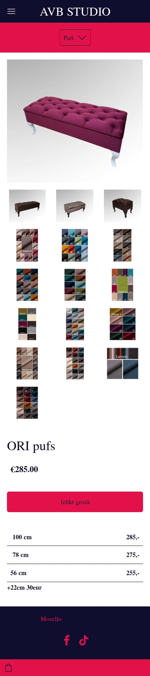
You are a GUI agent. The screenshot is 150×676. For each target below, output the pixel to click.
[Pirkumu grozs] (8, 667)
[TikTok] (83, 640)
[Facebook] (66, 640)
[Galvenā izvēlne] (11, 11)
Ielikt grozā (75, 502)
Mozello (50, 618)
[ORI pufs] (27, 206)
